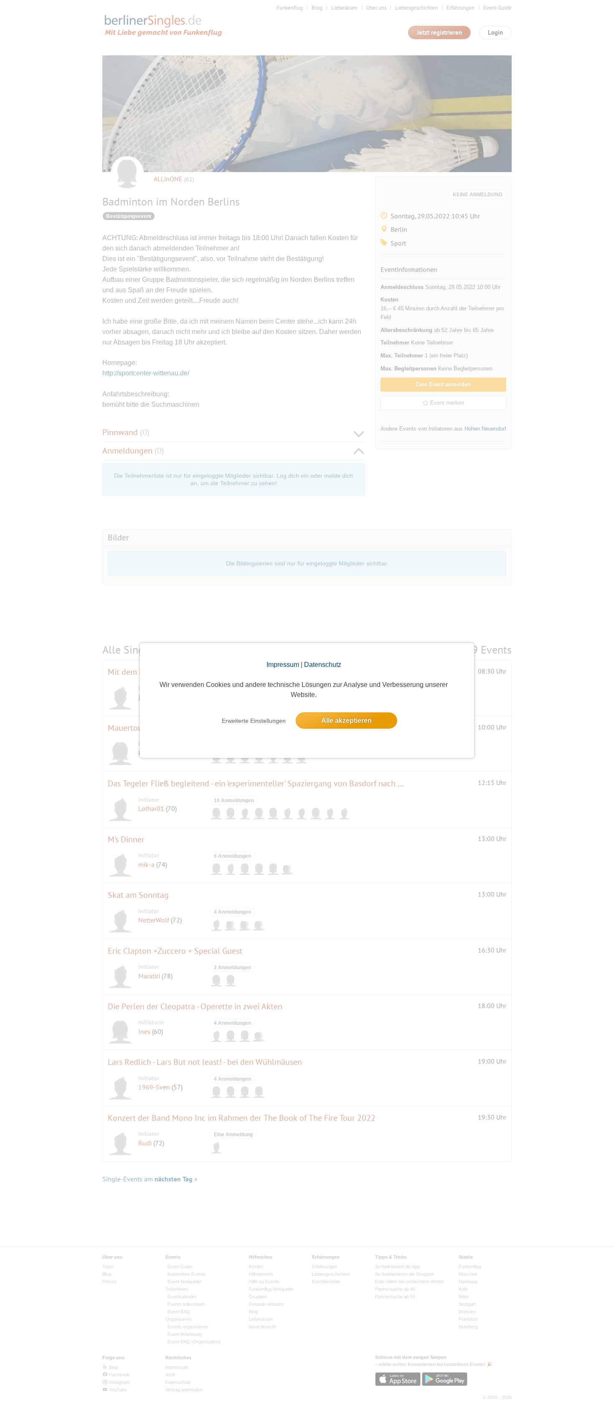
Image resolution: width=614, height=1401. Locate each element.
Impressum (282, 664)
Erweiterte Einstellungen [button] (254, 720)
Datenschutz (322, 664)
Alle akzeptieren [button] (346, 720)
